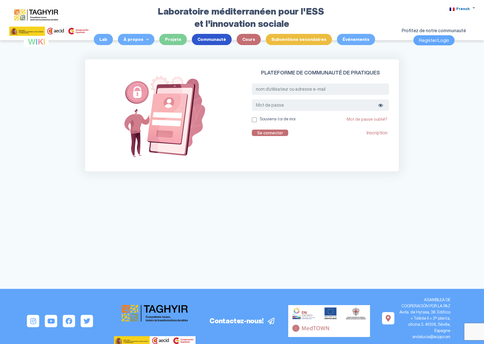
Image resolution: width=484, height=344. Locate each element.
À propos (133, 39)
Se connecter (270, 133)
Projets (173, 39)
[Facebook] (69, 321)
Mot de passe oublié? (367, 119)
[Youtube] (51, 321)
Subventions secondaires (298, 39)
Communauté (211, 39)
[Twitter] (87, 321)
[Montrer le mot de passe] (380, 105)
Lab (103, 39)
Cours (248, 39)
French (462, 9)
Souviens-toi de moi (277, 119)
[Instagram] (33, 321)
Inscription (377, 132)
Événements (356, 39)
